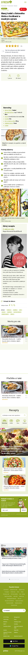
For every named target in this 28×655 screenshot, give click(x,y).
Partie (18, 591)
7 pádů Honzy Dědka (8, 596)
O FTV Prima (6, 617)
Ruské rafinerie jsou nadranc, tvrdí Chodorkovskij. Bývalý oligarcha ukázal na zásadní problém (13, 572)
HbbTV (4, 624)
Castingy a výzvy (17, 621)
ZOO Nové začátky (14, 594)
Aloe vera (19, 598)
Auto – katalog (22, 594)
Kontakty (16, 624)
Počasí (22, 591)
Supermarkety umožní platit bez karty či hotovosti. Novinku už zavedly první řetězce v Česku (14, 557)
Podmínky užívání (7, 626)
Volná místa (5, 619)
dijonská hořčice (9, 112)
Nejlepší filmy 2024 (13, 589)
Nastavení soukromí (18, 636)
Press (15, 619)
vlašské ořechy (9, 123)
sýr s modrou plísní (10, 121)
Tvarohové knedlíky (9, 603)
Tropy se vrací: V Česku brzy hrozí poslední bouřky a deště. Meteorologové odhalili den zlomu (14, 564)
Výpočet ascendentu (19, 600)
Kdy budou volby (6, 594)
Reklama (5, 621)
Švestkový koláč (14, 605)
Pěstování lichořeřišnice (9, 600)
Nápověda (16, 630)
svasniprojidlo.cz (18, 286)
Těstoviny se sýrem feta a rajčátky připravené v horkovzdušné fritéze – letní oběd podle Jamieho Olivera (13, 470)
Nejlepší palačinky (18, 603)
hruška (7, 119)
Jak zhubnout (6, 589)
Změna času (13, 591)
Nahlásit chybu (6, 636)
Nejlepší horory (21, 589)
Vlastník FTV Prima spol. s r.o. (7, 633)
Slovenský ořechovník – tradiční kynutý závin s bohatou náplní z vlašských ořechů (11, 340)
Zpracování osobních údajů (18, 627)
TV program (7, 591)
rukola (6, 125)
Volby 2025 (15, 596)
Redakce (16, 632)
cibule (6, 116)
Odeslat (24, 510)
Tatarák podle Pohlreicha (11, 598)
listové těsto (8, 110)
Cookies (5, 630)
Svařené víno (21, 596)
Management (17, 617)
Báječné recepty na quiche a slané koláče (14, 144)
